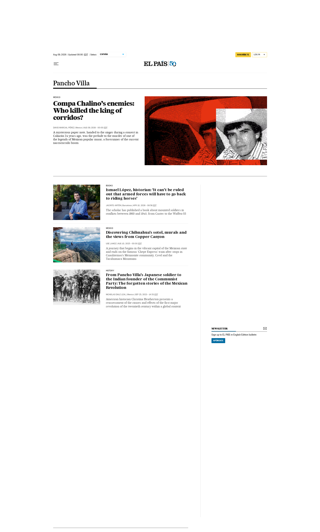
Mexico (57, 97)
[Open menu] (56, 64)
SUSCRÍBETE (243, 54)
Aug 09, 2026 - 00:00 (95, 127)
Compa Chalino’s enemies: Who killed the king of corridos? (93, 110)
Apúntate (218, 340)
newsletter (219, 328)
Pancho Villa (71, 83)
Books (109, 186)
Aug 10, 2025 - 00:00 (130, 243)
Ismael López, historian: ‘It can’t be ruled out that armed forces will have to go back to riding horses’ (146, 194)
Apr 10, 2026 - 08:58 (144, 205)
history (110, 271)
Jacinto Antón (113, 205)
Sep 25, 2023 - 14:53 (146, 294)
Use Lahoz (111, 243)
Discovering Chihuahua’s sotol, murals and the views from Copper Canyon (146, 235)
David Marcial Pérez (63, 127)
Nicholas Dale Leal (116, 294)
